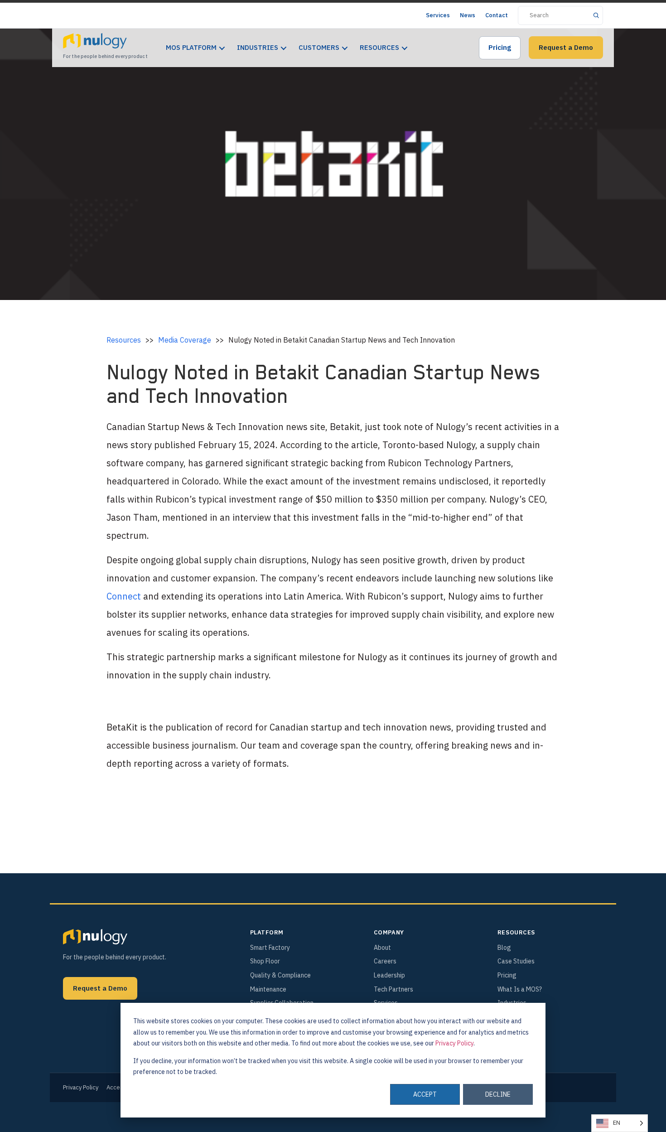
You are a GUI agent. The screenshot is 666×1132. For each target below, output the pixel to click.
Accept (425, 1094)
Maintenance (268, 989)
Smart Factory (270, 947)
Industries (257, 47)
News (467, 15)
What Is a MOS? (519, 989)
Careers (385, 961)
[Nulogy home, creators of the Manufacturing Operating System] (95, 936)
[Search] (596, 15)
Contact (496, 15)
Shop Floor (265, 961)
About (382, 947)
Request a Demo (566, 47)
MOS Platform (191, 47)
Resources (379, 47)
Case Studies (516, 961)
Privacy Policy (454, 1043)
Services (438, 15)
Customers (319, 47)
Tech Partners (393, 989)
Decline (498, 1094)
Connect (123, 596)
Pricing (499, 47)
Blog (504, 947)
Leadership (389, 975)
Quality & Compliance (280, 975)
